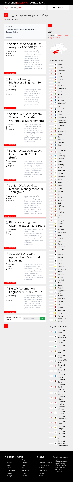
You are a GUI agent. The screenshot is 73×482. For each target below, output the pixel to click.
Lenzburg (61, 156)
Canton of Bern (61, 351)
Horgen (60, 258)
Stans (60, 215)
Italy (23, 468)
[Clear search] (44, 7)
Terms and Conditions (45, 462)
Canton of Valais (63, 35)
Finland (24, 465)
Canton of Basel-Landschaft (62, 387)
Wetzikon (61, 313)
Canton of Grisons (61, 393)
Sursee (60, 307)
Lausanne (61, 71)
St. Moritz (61, 109)
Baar (59, 128)
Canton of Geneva (61, 341)
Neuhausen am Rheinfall (62, 121)
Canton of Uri (61, 437)
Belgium (24, 460)
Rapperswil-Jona (62, 292)
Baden (60, 112)
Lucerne (60, 115)
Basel (60, 65)
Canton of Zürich (61, 331)
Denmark (25, 462)
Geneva (60, 68)
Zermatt (60, 79)
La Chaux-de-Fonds (62, 270)
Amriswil (61, 229)
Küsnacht (61, 266)
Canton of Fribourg (61, 408)
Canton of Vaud (61, 346)
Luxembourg (11, 470)
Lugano (60, 188)
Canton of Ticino (61, 422)
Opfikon (60, 203)
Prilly (59, 209)
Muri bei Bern (61, 281)
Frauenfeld (61, 247)
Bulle (59, 235)
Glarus (60, 167)
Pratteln (60, 288)
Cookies (41, 468)
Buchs (60, 161)
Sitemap (41, 473)
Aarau (60, 148)
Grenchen (61, 170)
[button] (12, 20)
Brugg (60, 179)
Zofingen (61, 221)
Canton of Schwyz (61, 398)
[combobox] (28, 7)
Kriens (60, 264)
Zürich (60, 77)
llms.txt (41, 476)
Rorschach (61, 298)
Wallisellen (61, 176)
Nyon (59, 97)
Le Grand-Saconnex (61, 251)
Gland (60, 94)
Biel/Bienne (62, 131)
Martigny (61, 274)
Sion (59, 106)
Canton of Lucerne (61, 376)
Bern (59, 74)
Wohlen (60, 316)
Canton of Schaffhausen (62, 417)
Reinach (60, 296)
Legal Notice (43, 470)
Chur (59, 241)
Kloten (60, 91)
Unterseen (61, 310)
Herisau (60, 255)
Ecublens (61, 142)
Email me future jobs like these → (13, 318)
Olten (60, 285)
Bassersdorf (62, 232)
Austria (9, 460)
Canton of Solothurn (61, 403)
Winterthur (62, 85)
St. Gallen (61, 125)
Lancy (60, 185)
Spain (8, 465)
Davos (60, 244)
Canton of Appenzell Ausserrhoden (63, 443)
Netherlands (25, 470)
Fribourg (61, 165)
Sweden (24, 476)
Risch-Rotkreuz (61, 138)
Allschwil (61, 100)
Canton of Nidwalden (61, 432)
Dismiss (9, 36)
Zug (58, 82)
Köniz (60, 261)
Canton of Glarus (61, 381)
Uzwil (59, 145)
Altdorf (60, 226)
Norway (9, 473)
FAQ (40, 460)
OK (42, 318)
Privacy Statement (44, 465)
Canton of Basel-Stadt (62, 336)
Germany (9, 462)
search (59, 7)
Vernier (60, 173)
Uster (60, 218)
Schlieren (61, 158)
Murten (60, 197)
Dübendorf (62, 103)
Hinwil (60, 134)
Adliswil (60, 223)
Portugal (9, 476)
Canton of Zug (61, 371)
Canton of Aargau (61, 356)
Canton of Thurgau (61, 427)
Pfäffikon (61, 206)
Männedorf (62, 118)
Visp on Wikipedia (55, 38)
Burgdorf (61, 182)
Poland (24, 473)
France (9, 468)
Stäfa (59, 304)
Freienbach (62, 88)
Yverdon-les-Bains (62, 320)
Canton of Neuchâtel (61, 413)
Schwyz (60, 301)
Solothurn (61, 212)
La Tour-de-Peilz (62, 152)
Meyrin (60, 191)
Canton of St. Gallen (62, 361)
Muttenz (61, 200)
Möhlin (60, 277)
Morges (60, 194)
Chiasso (60, 238)
